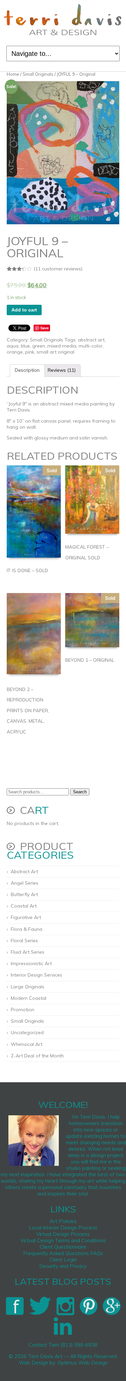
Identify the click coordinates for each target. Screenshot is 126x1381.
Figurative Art (26, 917)
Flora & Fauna (26, 929)
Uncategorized (27, 1032)
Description (27, 370)
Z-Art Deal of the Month (37, 1056)
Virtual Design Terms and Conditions (63, 1240)
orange (15, 352)
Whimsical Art (26, 1044)
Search (80, 791)
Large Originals (27, 987)
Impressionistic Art (31, 963)
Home (13, 74)
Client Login (63, 1259)
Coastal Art (24, 906)
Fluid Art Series (27, 952)
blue (25, 346)
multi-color (90, 346)
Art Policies (63, 1221)
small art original (55, 352)
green (38, 346)
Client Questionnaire (63, 1247)
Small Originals (38, 74)
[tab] (27, 370)
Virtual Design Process (63, 1234)
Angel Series (24, 883)
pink (29, 352)
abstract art (91, 340)
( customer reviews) (58, 269)
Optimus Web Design (82, 1362)
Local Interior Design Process (63, 1227)
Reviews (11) (62, 370)
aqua (12, 346)
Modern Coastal (28, 998)
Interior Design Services (36, 975)
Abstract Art (24, 871)
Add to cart (24, 310)
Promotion (22, 1010)
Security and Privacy (63, 1266)
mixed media (61, 346)
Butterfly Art (24, 894)
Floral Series (24, 941)
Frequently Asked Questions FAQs (63, 1253)
